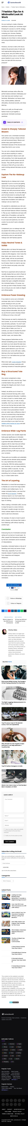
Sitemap (9, 1121)
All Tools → (14, 1079)
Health (20, 1049)
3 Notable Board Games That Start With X (19, 953)
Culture (13, 1049)
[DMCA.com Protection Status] (14, 1003)
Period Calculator (15, 1074)
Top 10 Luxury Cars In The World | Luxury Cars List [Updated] (12, 724)
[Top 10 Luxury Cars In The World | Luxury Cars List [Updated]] (14, 714)
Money (5, 1046)
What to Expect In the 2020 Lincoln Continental (8, 621)
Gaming (19, 1052)
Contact (9, 1109)
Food (19, 1055)
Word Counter (14, 1071)
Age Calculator (5, 1071)
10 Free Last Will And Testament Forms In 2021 (20, 621)
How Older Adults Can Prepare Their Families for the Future (18, 923)
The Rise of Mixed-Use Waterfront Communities (18, 939)
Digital (19, 1043)
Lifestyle (6, 1049)
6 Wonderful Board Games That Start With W (19, 960)
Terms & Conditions (7, 1113)
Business (12, 1043)
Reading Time (5, 1074)
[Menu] (3, 2)
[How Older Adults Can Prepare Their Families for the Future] (6, 924)
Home (3, 7)
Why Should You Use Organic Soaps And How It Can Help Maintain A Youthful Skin (13, 745)
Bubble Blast (5, 1086)
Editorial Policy (19, 1113)
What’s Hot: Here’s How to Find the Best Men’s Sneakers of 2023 (14, 786)
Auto (13, 1055)
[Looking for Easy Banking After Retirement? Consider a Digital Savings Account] (6, 897)
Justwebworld (17, 1119)
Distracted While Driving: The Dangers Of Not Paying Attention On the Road (14, 682)
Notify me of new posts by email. (14, 835)
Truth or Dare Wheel (7, 1088)
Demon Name (16, 1078)
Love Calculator (16, 1073)
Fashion (7, 7)
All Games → (5, 1090)
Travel (11, 1052)
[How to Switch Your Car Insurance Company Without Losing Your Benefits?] (6, 914)
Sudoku (12, 1086)
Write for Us (14, 1116)
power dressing (16, 362)
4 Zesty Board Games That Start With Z (18, 947)
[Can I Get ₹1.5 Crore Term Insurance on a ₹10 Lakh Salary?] (6, 906)
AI (12, 1061)
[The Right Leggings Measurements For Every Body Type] (14, 693)
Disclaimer (8, 1111)
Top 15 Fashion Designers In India (12, 766)
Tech (5, 1043)
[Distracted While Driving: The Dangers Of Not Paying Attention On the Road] (14, 672)
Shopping (6, 1061)
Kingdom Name (6, 1079)
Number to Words (6, 1076)
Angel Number (16, 1076)
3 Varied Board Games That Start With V (18, 966)
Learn (12, 1046)
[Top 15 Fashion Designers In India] (14, 757)
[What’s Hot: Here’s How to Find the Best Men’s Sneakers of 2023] (14, 776)
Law (11, 1058)
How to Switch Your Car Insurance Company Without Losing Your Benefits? (19, 915)
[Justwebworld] (14, 2)
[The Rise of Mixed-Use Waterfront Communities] (6, 940)
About (4, 1109)
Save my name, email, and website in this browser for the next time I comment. (13, 831)
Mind (5, 1058)
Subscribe (5, 867)
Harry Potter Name (6, 1078)
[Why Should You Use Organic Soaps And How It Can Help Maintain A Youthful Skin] (14, 735)
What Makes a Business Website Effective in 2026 (19, 931)
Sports (17, 1058)
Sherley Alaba (6, 20)
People (19, 1046)
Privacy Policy (17, 1111)
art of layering (12, 493)
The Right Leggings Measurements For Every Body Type (14, 703)
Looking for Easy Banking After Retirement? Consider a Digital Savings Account (19, 897)
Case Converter (6, 1073)
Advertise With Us (19, 1109)
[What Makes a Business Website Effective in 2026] (6, 932)
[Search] (25, 2)
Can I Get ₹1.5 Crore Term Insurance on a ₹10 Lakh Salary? (19, 905)
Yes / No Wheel (18, 1088)
